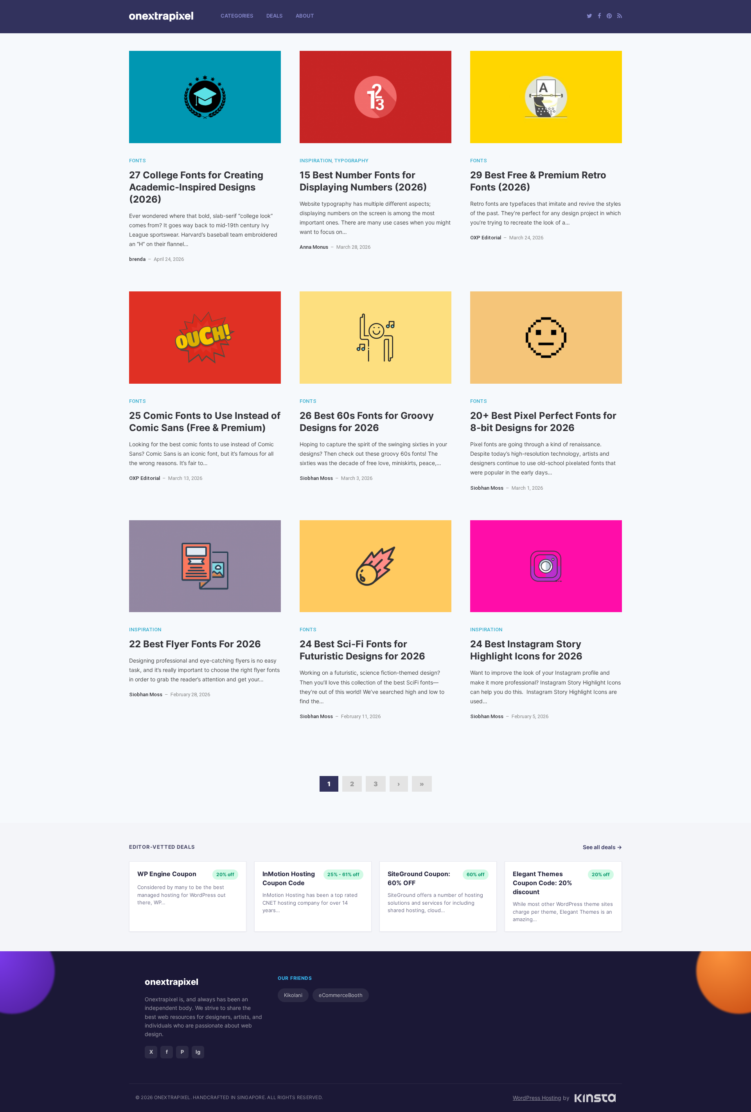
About (305, 16)
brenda (137, 259)
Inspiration (316, 160)
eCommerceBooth (341, 995)
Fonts (137, 160)
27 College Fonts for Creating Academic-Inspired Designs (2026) (196, 187)
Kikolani (293, 995)
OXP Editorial (485, 238)
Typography (351, 160)
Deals (274, 16)
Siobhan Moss (316, 478)
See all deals (602, 847)
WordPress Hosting (537, 1097)
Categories (237, 16)
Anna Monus (314, 247)
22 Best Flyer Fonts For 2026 (195, 644)
